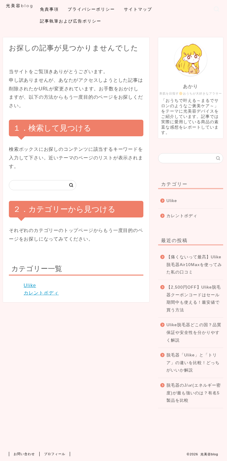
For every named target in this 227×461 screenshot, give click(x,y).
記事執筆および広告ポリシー (70, 21)
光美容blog (19, 5)
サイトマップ (138, 9)
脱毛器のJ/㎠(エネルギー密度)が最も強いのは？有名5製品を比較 (193, 393)
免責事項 (49, 9)
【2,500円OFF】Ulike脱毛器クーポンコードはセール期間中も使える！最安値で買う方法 (193, 298)
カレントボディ (41, 292)
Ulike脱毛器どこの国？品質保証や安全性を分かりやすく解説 (193, 332)
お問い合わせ (24, 454)
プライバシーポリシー (91, 9)
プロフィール (54, 454)
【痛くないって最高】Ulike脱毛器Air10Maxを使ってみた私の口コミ (194, 264)
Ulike (30, 285)
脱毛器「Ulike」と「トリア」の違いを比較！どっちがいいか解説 (193, 362)
